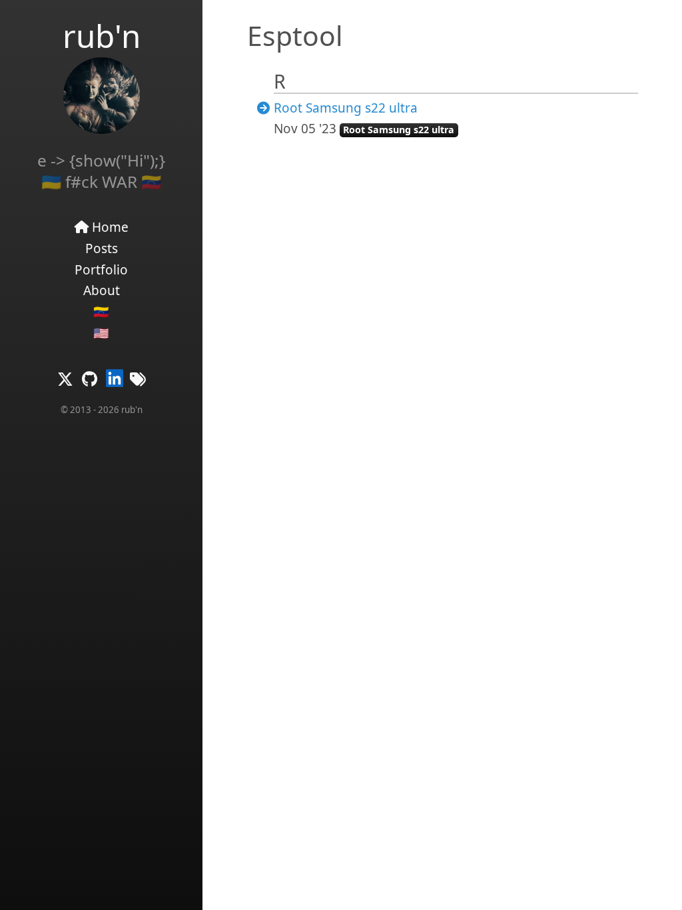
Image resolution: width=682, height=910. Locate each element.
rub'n (102, 35)
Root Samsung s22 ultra (346, 108)
